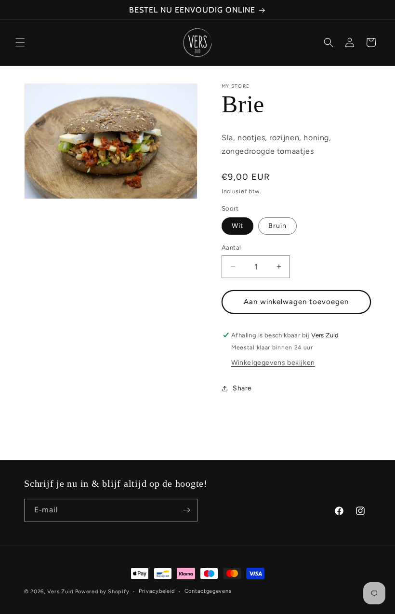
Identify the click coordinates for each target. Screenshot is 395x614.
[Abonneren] (186, 510)
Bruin (277, 226)
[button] (20, 42)
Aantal (231, 247)
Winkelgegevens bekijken (273, 363)
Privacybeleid (157, 591)
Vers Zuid (60, 591)
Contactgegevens (208, 591)
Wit (237, 226)
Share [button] (242, 388)
